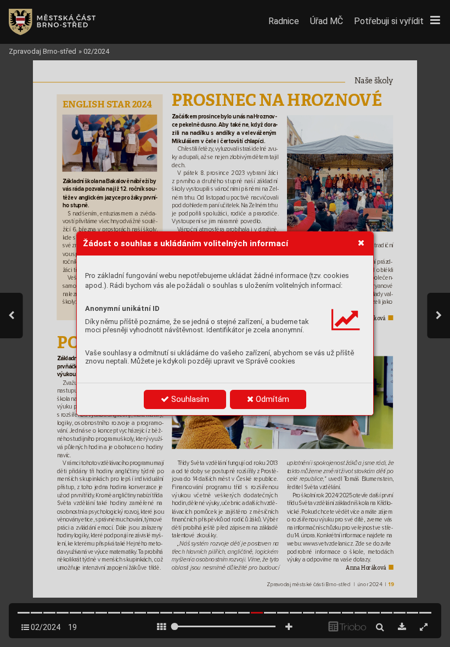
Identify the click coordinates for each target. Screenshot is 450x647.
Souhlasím (189, 399)
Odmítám (271, 399)
